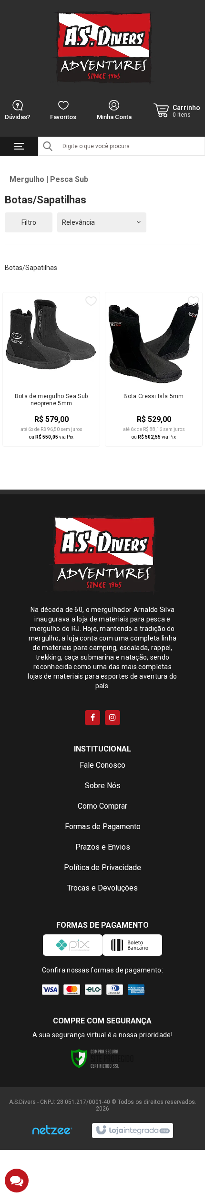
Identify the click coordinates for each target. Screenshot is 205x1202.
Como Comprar (102, 806)
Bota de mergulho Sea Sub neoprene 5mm (51, 400)
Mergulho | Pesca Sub (49, 179)
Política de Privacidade (102, 867)
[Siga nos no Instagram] (112, 717)
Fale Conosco (102, 765)
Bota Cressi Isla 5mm (153, 396)
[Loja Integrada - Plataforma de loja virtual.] (132, 1131)
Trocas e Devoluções (102, 887)
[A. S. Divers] (102, 47)
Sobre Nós (103, 785)
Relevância (78, 222)
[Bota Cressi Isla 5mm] (153, 369)
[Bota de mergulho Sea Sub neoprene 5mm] (51, 369)
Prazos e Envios (102, 846)
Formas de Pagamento (103, 826)
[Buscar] (47, 146)
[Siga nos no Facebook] (92, 717)
